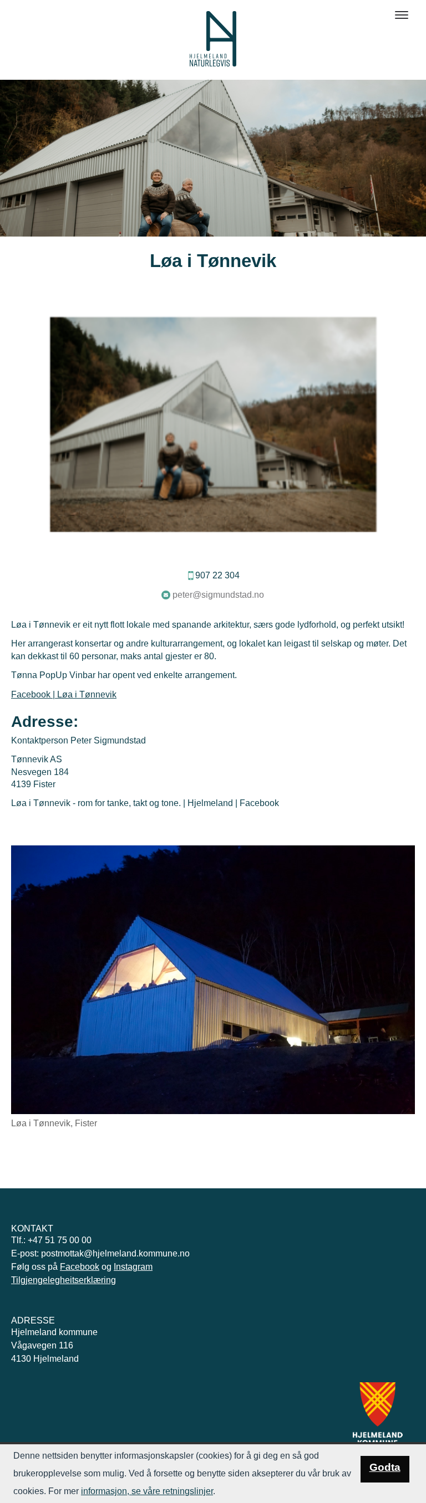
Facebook (79, 1266)
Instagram (133, 1266)
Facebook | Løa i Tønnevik (63, 694)
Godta (384, 1467)
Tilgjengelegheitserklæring (63, 1280)
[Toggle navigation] (401, 15)
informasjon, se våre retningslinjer (147, 1491)
